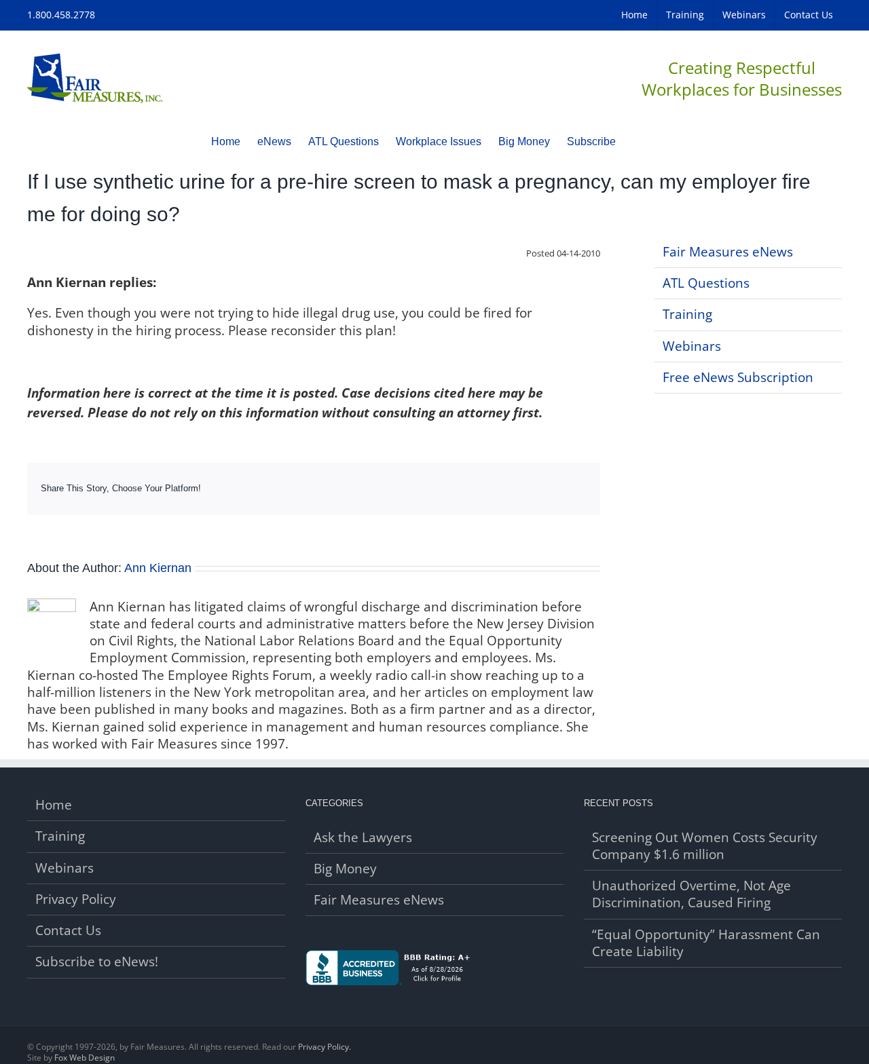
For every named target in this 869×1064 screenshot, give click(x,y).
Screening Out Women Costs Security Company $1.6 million (704, 846)
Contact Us (68, 930)
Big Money (345, 868)
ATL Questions (706, 283)
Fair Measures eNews (728, 252)
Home (53, 805)
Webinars (692, 346)
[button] (637, 141)
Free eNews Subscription (738, 377)
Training (687, 314)
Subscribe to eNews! (96, 961)
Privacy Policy (75, 899)
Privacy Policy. (324, 1046)
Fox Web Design (84, 1057)
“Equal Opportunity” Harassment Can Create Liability (706, 943)
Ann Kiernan (157, 568)
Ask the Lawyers (363, 837)
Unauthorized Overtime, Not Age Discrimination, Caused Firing (691, 894)
